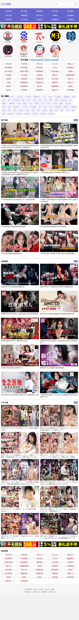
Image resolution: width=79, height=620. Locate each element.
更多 (75, 120)
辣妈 (38, 110)
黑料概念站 (24, 82)
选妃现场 (16, 100)
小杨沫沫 (28, 96)
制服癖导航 (55, 86)
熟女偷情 (58, 107)
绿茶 (3, 100)
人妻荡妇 (70, 19)
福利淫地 (24, 79)
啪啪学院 (55, 82)
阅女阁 (8, 86)
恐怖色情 (43, 114)
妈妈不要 (10, 114)
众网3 (8, 82)
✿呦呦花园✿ (70, 75)
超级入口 (55, 90)
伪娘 (39, 100)
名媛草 (37, 103)
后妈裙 (44, 110)
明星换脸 (24, 15)
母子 (43, 103)
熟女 (45, 107)
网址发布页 (28, 589)
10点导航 (24, 75)
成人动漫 (24, 19)
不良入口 (39, 64)
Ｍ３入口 (55, 64)
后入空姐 (24, 107)
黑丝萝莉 (55, 19)
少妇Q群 (34, 114)
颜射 (24, 103)
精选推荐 (8, 11)
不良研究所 (24, 67)
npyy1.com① (36, 60)
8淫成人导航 (24, 71)
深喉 (73, 96)
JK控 (30, 103)
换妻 (23, 100)
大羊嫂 (55, 103)
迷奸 (56, 110)
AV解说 (55, 15)
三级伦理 (8, 19)
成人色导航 (8, 71)
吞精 (3, 107)
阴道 (3, 110)
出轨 (51, 107)
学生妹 (50, 96)
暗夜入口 (70, 64)
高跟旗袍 (66, 96)
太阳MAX (39, 75)
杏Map (8, 90)
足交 (14, 110)
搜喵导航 (39, 562)
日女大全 (70, 79)
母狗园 (8, 79)
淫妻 (32, 110)
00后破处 (58, 96)
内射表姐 (63, 100)
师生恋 (21, 110)
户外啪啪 (33, 107)
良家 (48, 103)
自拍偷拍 (70, 15)
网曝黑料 (12, 103)
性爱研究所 (39, 82)
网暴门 (4, 103)
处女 (70, 100)
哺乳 (50, 110)
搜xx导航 (55, 79)
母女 (40, 107)
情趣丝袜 (37, 96)
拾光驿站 (8, 75)
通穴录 (39, 86)
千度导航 (24, 64)
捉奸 (3, 114)
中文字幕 (55, 11)
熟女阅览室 (24, 86)
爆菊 (50, 100)
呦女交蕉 (39, 67)
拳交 (9, 100)
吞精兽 (70, 86)
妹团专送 (51, 114)
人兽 (43, 96)
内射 (9, 110)
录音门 (12, 96)
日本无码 (8, 15)
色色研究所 (39, 90)
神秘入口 (55, 75)
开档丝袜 (26, 114)
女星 (34, 100)
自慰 (27, 110)
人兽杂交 (39, 19)
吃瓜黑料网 (8, 67)
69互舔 (18, 114)
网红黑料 (16, 107)
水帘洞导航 (70, 90)
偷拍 (73, 110)
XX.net (55, 67)
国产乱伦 (39, 15)
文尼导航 (24, 90)
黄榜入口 (70, 82)
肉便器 (66, 107)
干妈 (67, 110)
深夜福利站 (39, 71)
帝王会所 (8, 64)
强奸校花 (68, 103)
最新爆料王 (70, 67)
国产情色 (24, 11)
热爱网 (70, 71)
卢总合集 (20, 96)
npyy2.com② (51, 60)
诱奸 (28, 100)
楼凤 (56, 100)
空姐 (19, 103)
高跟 (9, 107)
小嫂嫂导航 (39, 79)
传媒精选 (39, 11)
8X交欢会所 (55, 71)
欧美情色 (70, 11)
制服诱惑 (73, 107)
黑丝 (45, 100)
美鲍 (61, 103)
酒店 (62, 110)
